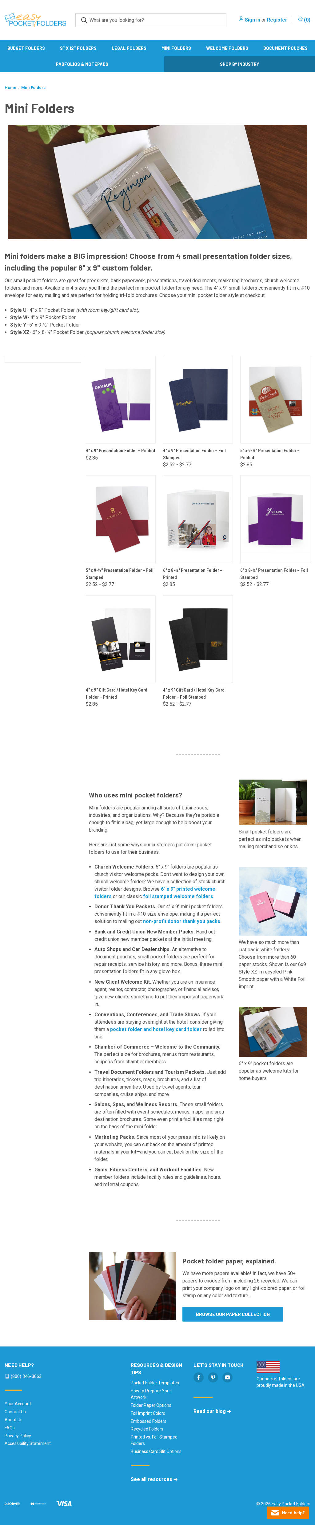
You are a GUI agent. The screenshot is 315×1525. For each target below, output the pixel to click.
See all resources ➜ (154, 1479)
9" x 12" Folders (78, 48)
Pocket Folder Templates (155, 1382)
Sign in (252, 20)
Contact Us (15, 1411)
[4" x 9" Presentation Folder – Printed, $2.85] (120, 399)
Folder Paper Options (151, 1405)
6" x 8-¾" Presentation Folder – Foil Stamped (274, 574)
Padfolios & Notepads (82, 64)
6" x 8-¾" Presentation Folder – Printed (192, 574)
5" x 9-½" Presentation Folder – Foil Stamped (120, 574)
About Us (13, 1419)
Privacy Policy (18, 1435)
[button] (132, 1286)
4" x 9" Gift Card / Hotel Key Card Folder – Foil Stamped (194, 693)
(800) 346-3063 (26, 1376)
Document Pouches (285, 48)
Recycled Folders (147, 1429)
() (306, 20)
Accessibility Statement (28, 1443)
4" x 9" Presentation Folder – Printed (120, 450)
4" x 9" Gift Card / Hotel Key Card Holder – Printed (116, 693)
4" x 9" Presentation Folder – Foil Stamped (194, 454)
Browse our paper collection (233, 1314)
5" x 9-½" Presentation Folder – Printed (270, 454)
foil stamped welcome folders (178, 896)
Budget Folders (26, 48)
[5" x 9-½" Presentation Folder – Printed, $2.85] (275, 399)
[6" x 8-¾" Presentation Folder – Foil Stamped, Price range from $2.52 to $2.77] (275, 519)
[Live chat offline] (288, 1513)
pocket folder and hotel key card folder (156, 1029)
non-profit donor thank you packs (181, 921)
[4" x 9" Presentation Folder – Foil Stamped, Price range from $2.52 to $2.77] (198, 399)
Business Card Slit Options (156, 1451)
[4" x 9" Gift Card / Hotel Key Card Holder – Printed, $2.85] (120, 639)
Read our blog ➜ (212, 1411)
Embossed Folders (148, 1421)
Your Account (18, 1403)
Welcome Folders (227, 48)
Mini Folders (176, 48)
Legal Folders (129, 48)
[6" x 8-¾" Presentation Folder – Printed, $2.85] (198, 519)
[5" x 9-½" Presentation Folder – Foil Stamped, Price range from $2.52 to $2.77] (120, 519)
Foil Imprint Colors (148, 1413)
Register (277, 20)
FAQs (10, 1427)
